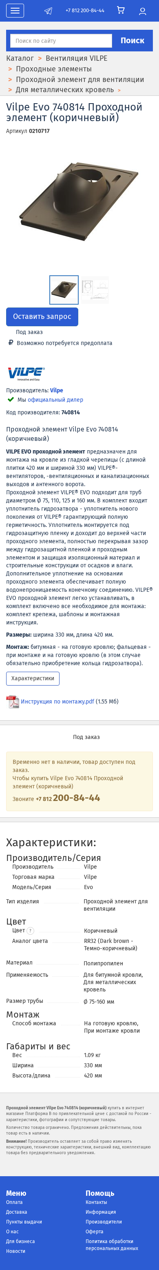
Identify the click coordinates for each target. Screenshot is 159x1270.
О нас (12, 1232)
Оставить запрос (42, 316)
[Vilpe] (26, 375)
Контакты (96, 1202)
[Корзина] (120, 10)
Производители (104, 1222)
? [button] (30, 931)
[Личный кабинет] (142, 12)
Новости (15, 1251)
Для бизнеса (20, 1241)
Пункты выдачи (24, 1222)
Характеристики (32, 678)
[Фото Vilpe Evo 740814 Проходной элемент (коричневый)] (79, 201)
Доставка (16, 1212)
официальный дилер (55, 399)
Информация (101, 1212)
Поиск (132, 40)
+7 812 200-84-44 (85, 10)
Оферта (95, 1232)
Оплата (14, 1202)
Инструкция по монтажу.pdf (57, 701)
